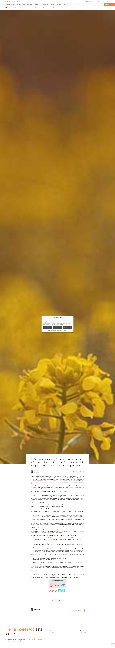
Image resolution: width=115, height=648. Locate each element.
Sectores (52, 4)
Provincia (82, 644)
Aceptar (47, 327)
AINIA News (10, 7)
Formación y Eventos (61, 4)
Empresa (49, 640)
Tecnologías (37, 4)
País (49, 644)
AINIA (6, 7)
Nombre (49, 630)
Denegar (57, 327)
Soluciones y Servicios (10, 4)
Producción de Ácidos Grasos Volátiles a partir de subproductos (47, 482)
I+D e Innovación (45, 4)
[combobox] (91, 1)
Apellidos (82, 630)
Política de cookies (51, 330)
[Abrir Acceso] (109, 1)
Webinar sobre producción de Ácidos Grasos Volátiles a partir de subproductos (51, 537)
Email (49, 635)
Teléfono (81, 640)
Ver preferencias (67, 327)
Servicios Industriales (21, 4)
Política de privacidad (58, 330)
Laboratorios (29, 4)
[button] (100, 1)
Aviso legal (65, 330)
